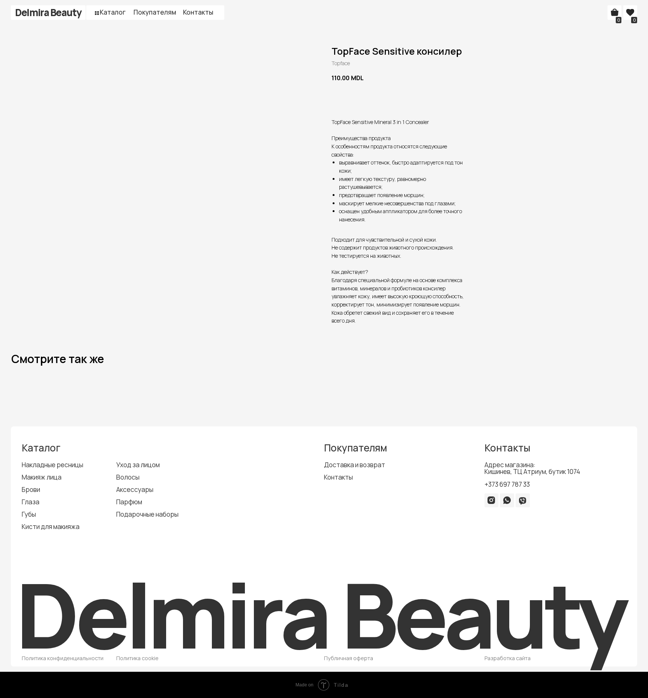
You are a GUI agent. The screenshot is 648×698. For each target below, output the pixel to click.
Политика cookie (137, 658)
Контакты (198, 12)
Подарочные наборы (147, 514)
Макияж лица (42, 477)
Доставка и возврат (354, 464)
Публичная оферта (348, 658)
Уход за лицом (138, 464)
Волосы (128, 477)
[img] (491, 500)
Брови (31, 489)
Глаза (30, 502)
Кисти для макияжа (51, 526)
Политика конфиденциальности (63, 658)
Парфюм (129, 502)
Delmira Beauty (48, 12)
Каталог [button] (113, 12)
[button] (97, 13)
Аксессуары (134, 489)
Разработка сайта (507, 658)
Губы (29, 514)
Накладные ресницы (52, 464)
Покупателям (155, 12)
